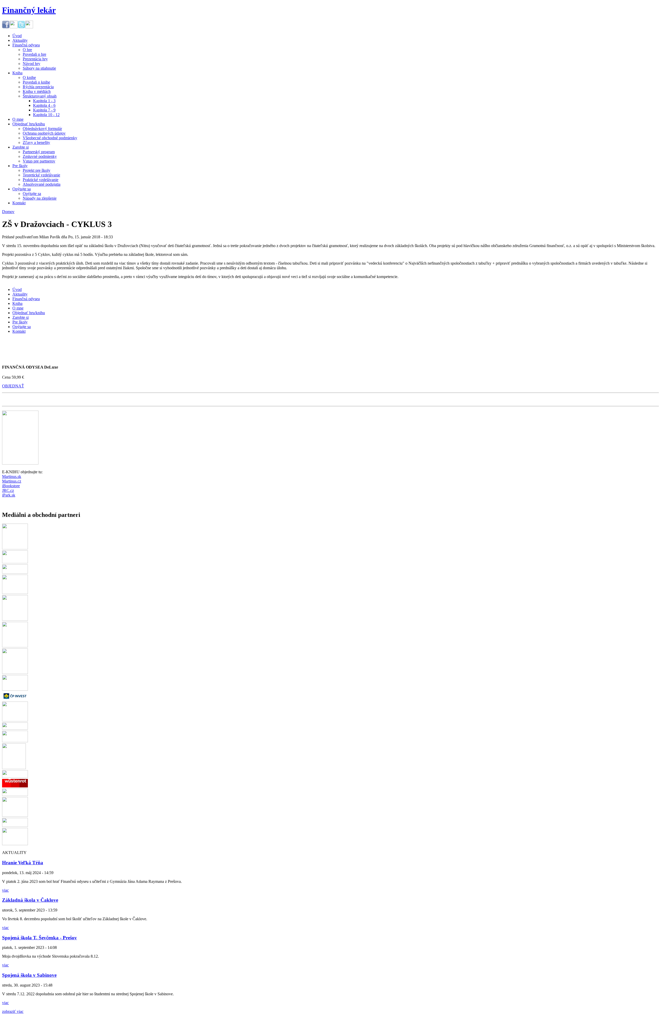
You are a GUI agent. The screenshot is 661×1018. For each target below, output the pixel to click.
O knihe (29, 77)
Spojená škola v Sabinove (29, 975)
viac (5, 890)
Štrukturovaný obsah (40, 96)
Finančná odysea (26, 45)
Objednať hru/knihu (28, 124)
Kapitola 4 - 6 (44, 105)
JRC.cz (8, 490)
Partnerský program (39, 152)
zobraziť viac (12, 1011)
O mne (17, 119)
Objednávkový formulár (42, 128)
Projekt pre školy (36, 170)
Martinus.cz (11, 481)
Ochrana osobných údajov (44, 133)
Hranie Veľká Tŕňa (22, 862)
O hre (27, 49)
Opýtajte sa (21, 189)
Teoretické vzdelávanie (41, 175)
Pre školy (20, 166)
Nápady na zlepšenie (40, 198)
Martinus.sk (11, 476)
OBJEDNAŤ (13, 386)
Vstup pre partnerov (39, 161)
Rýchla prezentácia (38, 87)
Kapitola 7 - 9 (44, 110)
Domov (8, 211)
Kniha (17, 73)
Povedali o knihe (36, 82)
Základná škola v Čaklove (30, 900)
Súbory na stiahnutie (39, 68)
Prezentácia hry (35, 59)
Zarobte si (20, 147)
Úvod (17, 36)
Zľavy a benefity (36, 142)
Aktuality (20, 40)
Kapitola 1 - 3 (44, 101)
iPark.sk (8, 495)
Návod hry (31, 63)
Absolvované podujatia (41, 184)
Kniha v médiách (37, 91)
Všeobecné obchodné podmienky (50, 138)
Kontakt (19, 203)
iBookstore (11, 486)
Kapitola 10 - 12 (46, 114)
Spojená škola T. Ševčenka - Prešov (39, 937)
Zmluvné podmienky (40, 156)
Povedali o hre (34, 54)
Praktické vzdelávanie (40, 179)
